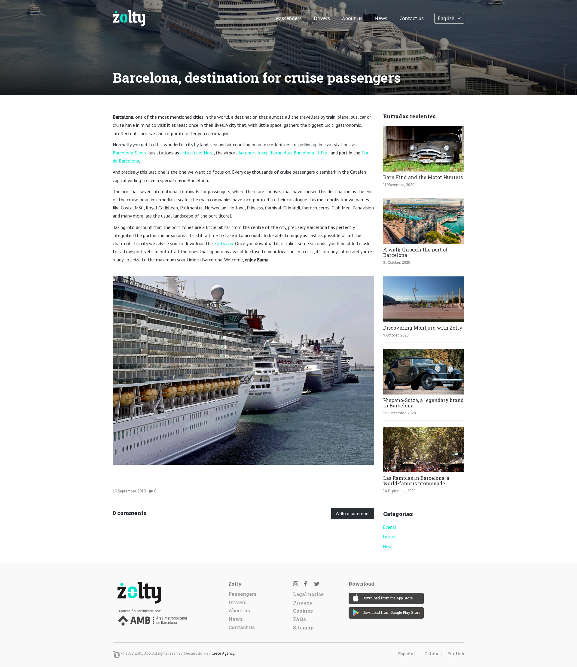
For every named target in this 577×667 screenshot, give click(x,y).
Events (389, 527)
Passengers (289, 18)
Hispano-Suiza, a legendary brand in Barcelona (423, 403)
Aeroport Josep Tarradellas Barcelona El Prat (283, 153)
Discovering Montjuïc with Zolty (423, 327)
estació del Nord (197, 153)
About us (352, 18)
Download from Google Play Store (391, 612)
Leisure (390, 537)
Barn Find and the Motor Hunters (423, 177)
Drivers (322, 18)
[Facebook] (308, 583)
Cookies (303, 611)
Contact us (411, 18)
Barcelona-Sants (129, 153)
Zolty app (223, 243)
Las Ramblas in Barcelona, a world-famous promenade (416, 480)
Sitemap (303, 627)
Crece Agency (223, 653)
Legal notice (308, 594)
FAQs (299, 619)
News (380, 18)
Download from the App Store (387, 597)
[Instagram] (297, 583)
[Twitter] (318, 583)
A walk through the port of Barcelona (415, 252)
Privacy (303, 602)
